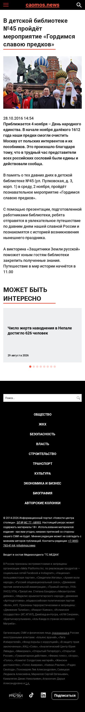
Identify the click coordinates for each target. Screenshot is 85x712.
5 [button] (44, 367)
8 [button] (55, 367)
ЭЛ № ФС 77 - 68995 (29, 522)
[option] (42, 335)
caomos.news (43, 5)
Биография (42, 493)
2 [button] (34, 367)
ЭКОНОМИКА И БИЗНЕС (42, 483)
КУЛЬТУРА (42, 473)
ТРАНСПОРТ (42, 463)
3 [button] (37, 367)
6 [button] (48, 367)
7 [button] (51, 367)
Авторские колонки (43, 503)
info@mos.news (25, 545)
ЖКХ (42, 424)
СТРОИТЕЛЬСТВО (42, 453)
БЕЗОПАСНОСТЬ (42, 434)
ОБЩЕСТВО (42, 414)
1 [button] (30, 367)
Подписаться (65, 695)
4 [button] (41, 367)
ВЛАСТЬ (42, 444)
